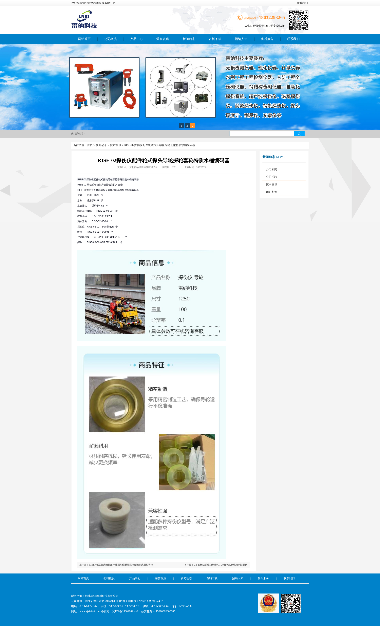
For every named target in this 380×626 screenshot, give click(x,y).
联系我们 (302, 3)
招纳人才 (241, 39)
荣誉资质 (162, 39)
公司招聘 (271, 176)
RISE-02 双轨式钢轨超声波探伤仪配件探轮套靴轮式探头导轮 (121, 564)
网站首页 (84, 39)
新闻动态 (188, 39)
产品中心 (136, 39)
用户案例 (271, 191)
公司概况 (110, 39)
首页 (90, 145)
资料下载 (215, 39)
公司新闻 (271, 169)
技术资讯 (115, 145)
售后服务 (267, 39)
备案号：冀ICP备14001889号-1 (119, 611)
